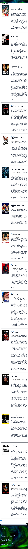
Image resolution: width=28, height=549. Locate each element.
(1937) (6, 540)
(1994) (15, 234)
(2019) (17, 106)
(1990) (14, 294)
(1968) (7, 543)
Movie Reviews (4, 529)
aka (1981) (17, 138)
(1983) (4, 534)
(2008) (5, 533)
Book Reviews (4, 528)
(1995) (15, 485)
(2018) (17, 169)
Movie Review (22, 9)
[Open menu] (27, 1)
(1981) (15, 66)
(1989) (14, 36)
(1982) (14, 376)
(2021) (8, 535)
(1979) (14, 415)
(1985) (14, 332)
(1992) (17, 206)
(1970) (4, 537)
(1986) (14, 265)
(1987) (15, 8)
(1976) (14, 446)
